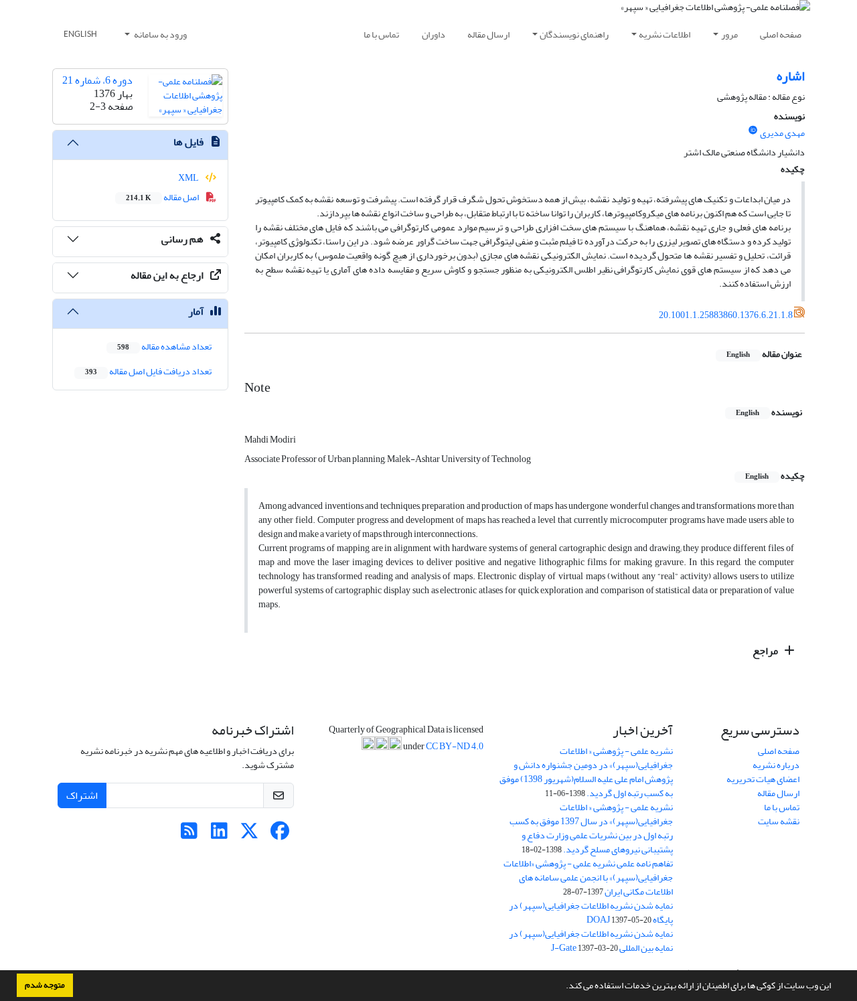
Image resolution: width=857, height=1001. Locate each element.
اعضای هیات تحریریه (762, 779)
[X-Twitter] (249, 835)
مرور (729, 34)
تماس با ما (381, 34)
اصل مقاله (163, 197)
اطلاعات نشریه (664, 34)
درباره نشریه (776, 765)
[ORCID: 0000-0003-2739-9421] (753, 130)
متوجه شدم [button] (45, 985)
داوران (433, 34)
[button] (562, 987)
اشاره (791, 76)
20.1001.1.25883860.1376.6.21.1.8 (726, 315)
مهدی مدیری (782, 133)
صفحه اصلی (780, 34)
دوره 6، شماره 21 (97, 80)
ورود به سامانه (160, 34)
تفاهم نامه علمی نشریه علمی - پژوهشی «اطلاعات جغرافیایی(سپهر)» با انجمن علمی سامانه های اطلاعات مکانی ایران (588, 877)
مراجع (766, 651)
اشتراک (82, 795)
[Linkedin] (219, 835)
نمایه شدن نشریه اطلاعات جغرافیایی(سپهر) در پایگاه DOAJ (591, 913)
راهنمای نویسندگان (574, 34)
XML (189, 178)
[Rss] (189, 835)
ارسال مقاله (488, 34)
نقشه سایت (778, 821)
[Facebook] (279, 835)
